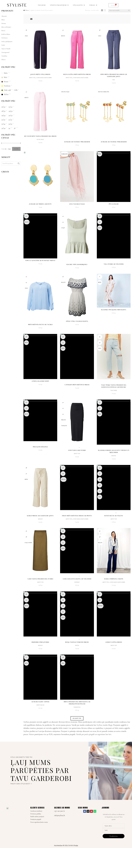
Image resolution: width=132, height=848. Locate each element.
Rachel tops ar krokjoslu (77, 264)
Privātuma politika (35, 814)
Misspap (113, 455)
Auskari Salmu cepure (40, 702)
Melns (6, 94)
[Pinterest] (91, 811)
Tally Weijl (113, 390)
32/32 (10, 124)
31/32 (10, 119)
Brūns (6, 81)
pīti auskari (114, 204)
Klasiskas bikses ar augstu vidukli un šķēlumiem (113, 451)
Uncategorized (5, 52)
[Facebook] (84, 811)
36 (14, 128)
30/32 (10, 115)
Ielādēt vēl (77, 718)
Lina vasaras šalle (77, 204)
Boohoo (77, 582)
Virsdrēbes (4, 56)
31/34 (3, 124)
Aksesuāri (4, 16)
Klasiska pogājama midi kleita (113, 310)
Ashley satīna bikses (113, 642)
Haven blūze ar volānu (113, 516)
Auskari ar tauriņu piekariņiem (77, 142)
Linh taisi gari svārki (77, 450)
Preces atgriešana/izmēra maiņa (39, 822)
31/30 (3, 119)
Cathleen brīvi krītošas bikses (77, 385)
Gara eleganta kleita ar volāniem (77, 579)
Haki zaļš (7, 90)
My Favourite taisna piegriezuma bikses (40, 136)
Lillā (15, 90)
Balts (6, 73)
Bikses (3, 20)
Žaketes (3, 59)
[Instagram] (88, 811)
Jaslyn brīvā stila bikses (40, 74)
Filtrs (16, 149)
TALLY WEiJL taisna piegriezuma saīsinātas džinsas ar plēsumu (113, 386)
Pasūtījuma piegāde (35, 819)
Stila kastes (78, 5)
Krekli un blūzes (5, 34)
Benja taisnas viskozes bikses (77, 642)
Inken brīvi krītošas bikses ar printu (77, 516)
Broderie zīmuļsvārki (40, 642)
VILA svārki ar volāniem (113, 264)
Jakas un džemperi (6, 27)
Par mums (42, 5)
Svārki (3, 45)
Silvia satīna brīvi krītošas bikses (77, 74)
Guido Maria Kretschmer (44, 77)
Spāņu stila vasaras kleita (77, 321)
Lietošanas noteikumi (36, 811)
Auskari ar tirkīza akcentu (40, 204)
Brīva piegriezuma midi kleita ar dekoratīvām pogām (77, 703)
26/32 (3, 107)
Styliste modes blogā (104, 725)
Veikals (92, 5)
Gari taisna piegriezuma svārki (40, 579)
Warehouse (77, 707)
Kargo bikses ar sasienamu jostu (40, 516)
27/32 (10, 107)
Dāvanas (3, 23)
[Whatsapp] (94, 811)
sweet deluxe (40, 705)
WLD (113, 79)
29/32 (10, 111)
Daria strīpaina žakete (113, 579)
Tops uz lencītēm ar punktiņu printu (40, 260)
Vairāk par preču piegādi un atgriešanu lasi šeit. (94, 734)
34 (9, 128)
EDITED (77, 645)
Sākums (27, 10)
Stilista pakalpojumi (58, 5)
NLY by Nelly (40, 139)
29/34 (3, 115)
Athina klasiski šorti (40, 381)
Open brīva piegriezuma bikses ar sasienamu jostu (113, 75)
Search (19, 163)
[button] (59, 5)
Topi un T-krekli (5, 49)
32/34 (3, 128)
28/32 (3, 111)
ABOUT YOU (32, 77)
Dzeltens (7, 86)
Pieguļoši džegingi (40, 447)
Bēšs (5, 77)
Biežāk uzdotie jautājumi (37, 816)
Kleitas (3, 30)
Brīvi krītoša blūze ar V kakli (40, 324)
